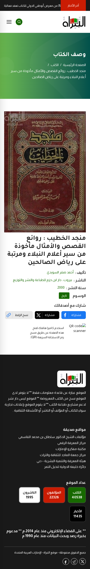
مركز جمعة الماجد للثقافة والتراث (63, 455)
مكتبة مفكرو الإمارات (71, 449)
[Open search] (19, 22)
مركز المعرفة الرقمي (71, 443)
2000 (61, 287)
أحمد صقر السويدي (60, 272)
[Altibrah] (74, 21)
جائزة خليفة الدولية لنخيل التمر (65, 467)
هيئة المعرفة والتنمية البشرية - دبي (61, 461)
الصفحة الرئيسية (74, 65)
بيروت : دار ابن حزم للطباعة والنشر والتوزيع (42, 280)
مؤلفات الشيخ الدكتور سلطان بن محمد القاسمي (52, 437)
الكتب (55, 65)
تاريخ (64, 295)
